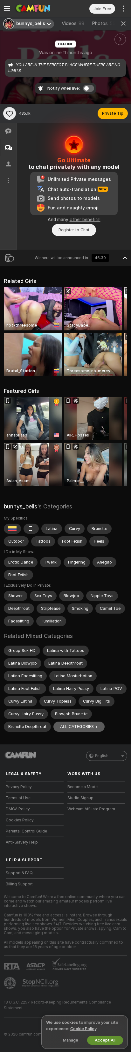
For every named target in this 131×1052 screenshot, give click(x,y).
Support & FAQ (19, 873)
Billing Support (19, 884)
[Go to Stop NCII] (41, 983)
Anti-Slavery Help (22, 842)
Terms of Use (18, 798)
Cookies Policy (20, 820)
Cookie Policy (83, 1028)
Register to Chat (74, 229)
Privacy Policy (19, 787)
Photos (103, 23)
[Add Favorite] (9, 113)
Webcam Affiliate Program (91, 809)
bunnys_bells (20, 506)
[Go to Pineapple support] (10, 983)
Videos (73, 23)
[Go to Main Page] (40, 8)
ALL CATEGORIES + (79, 726)
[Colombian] (12, 529)
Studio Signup (80, 798)
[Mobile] (31, 529)
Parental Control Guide (26, 831)
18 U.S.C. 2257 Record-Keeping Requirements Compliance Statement (57, 1005)
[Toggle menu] (7, 8)
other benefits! (85, 219)
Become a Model (83, 787)
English (101, 756)
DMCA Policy (18, 809)
